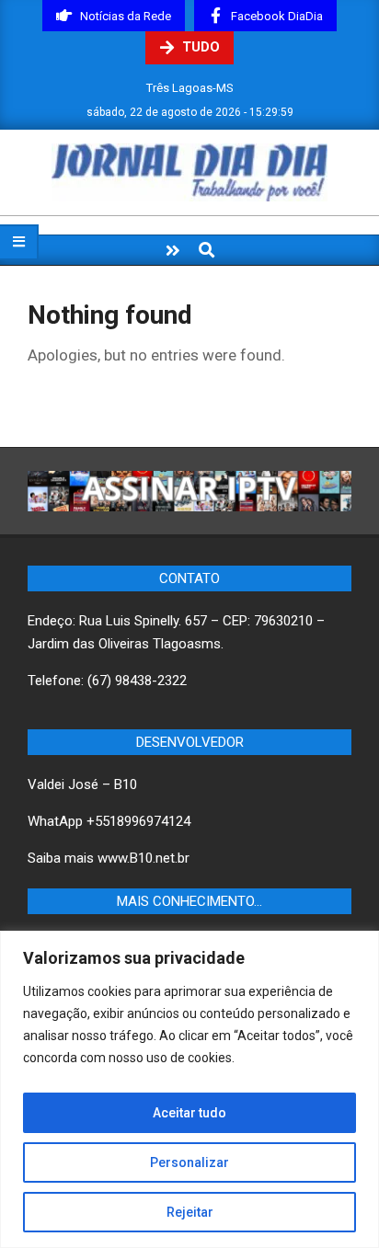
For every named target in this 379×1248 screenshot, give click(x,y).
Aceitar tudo (189, 1112)
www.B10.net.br (144, 858)
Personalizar (189, 1162)
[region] (189, 1089)
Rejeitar (190, 1212)
